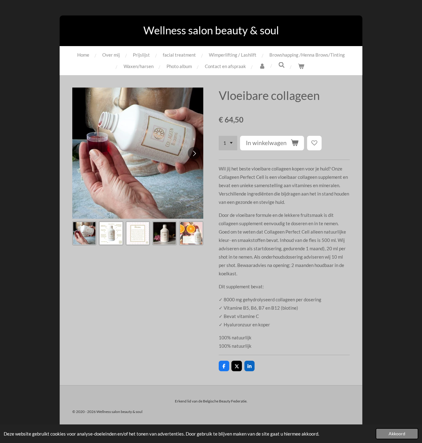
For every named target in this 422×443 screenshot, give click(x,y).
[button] (84, 233)
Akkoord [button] (397, 433)
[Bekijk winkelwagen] (301, 66)
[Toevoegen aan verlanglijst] (314, 143)
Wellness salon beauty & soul (211, 30)
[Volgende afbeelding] (194, 153)
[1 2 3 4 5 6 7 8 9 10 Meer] (228, 143)
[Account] (262, 66)
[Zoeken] (282, 65)
